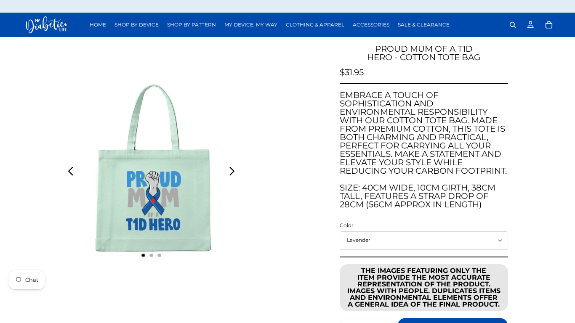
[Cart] (549, 25)
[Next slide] (234, 172)
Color (347, 225)
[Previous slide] (68, 172)
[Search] (512, 25)
